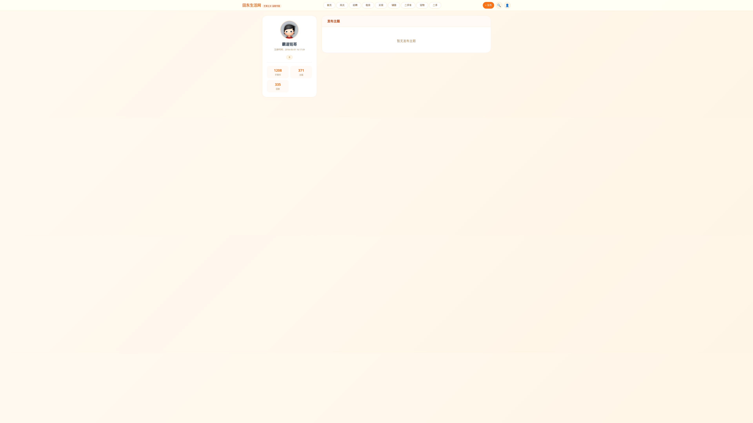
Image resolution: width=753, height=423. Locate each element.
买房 (381, 5)
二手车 (408, 5)
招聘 (355, 5)
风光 (342, 5)
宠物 (422, 5)
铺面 (394, 5)
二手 (435, 5)
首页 (329, 5)
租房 (368, 5)
